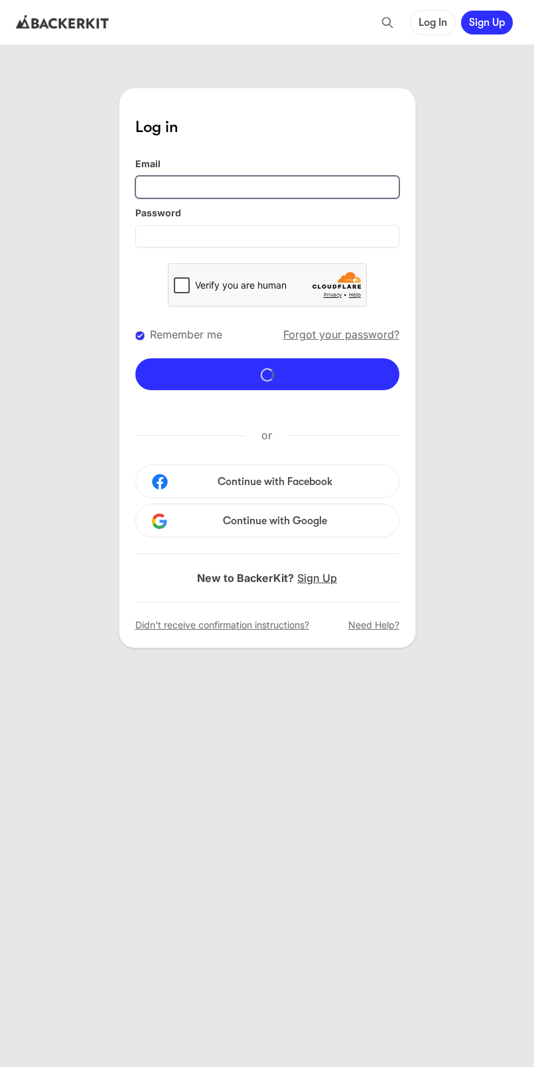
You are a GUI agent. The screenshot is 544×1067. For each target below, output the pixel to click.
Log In (433, 23)
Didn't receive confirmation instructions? (222, 624)
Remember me (186, 334)
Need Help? (373, 624)
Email (148, 163)
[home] (62, 22)
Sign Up (487, 23)
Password (158, 212)
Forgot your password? (341, 334)
